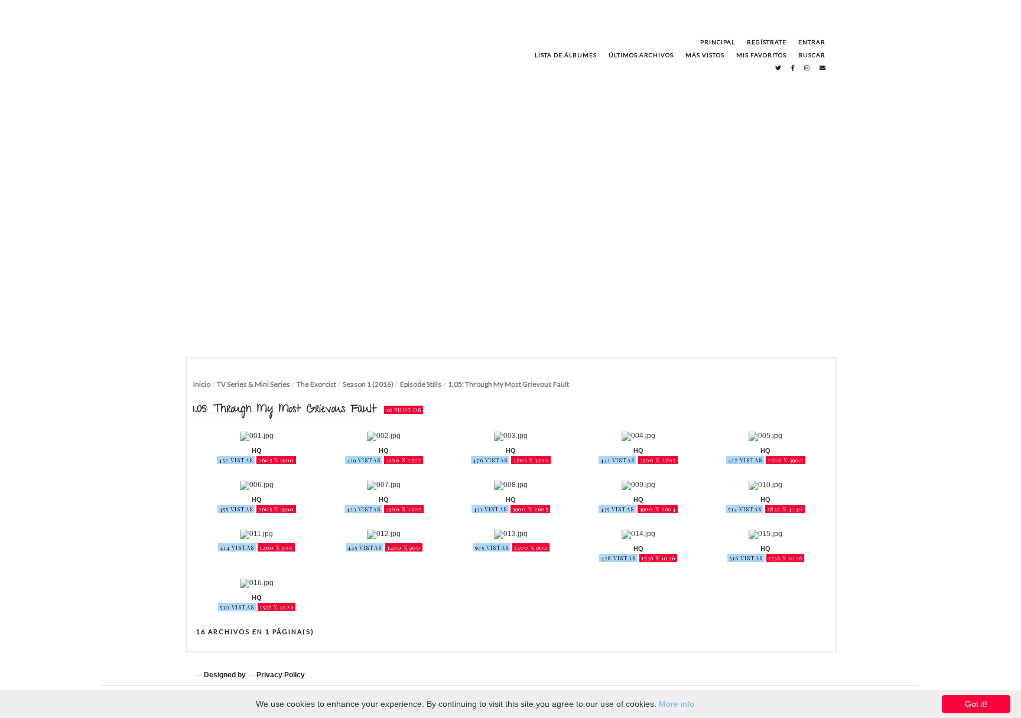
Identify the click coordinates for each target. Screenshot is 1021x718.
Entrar (811, 41)
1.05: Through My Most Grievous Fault (508, 384)
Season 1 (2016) (368, 384)
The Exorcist (316, 384)
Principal (717, 41)
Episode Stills (420, 384)
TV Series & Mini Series (253, 384)
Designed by (225, 675)
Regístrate (766, 41)
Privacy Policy (280, 675)
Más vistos (704, 54)
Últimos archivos (641, 54)
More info (676, 704)
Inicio (201, 384)
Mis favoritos (761, 54)
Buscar (811, 54)
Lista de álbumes (566, 54)
